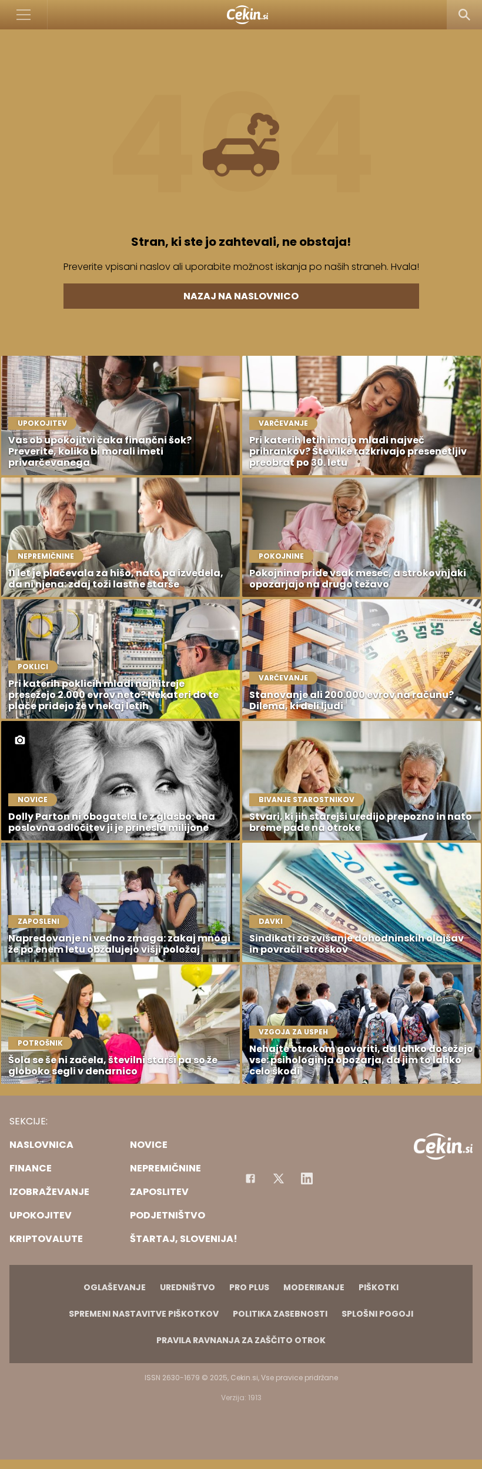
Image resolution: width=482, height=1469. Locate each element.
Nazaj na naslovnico (241, 296)
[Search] (464, 14)
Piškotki (379, 1287)
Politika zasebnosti (280, 1314)
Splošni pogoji (377, 1314)
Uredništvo (187, 1287)
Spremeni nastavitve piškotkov (144, 1314)
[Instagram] (306, 1178)
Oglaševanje (114, 1287)
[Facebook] (250, 1178)
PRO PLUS (249, 1287)
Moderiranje (313, 1287)
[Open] (24, 14)
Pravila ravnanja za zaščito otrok (241, 1340)
